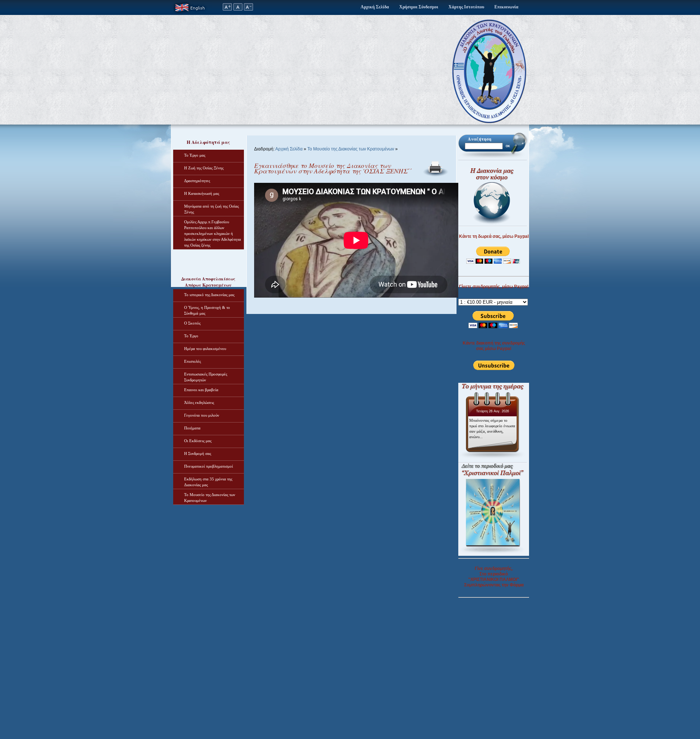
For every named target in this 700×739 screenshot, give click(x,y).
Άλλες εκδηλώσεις (199, 402)
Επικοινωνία (506, 6)
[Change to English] (191, 13)
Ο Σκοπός (192, 323)
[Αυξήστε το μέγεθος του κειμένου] (227, 9)
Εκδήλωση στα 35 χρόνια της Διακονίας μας (208, 482)
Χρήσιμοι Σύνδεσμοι (418, 6)
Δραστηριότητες (197, 180)
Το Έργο (191, 336)
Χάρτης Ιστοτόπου (466, 6)
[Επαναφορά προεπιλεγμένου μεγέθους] (238, 9)
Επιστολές (192, 361)
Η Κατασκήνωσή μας (201, 193)
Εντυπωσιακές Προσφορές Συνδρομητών (205, 377)
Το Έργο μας (194, 155)
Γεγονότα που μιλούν (201, 415)
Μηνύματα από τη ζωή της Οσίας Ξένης (211, 209)
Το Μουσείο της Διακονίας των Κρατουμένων (209, 497)
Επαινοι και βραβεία (201, 390)
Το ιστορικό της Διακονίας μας (209, 294)
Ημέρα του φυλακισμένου (205, 348)
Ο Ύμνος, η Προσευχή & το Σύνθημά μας (207, 310)
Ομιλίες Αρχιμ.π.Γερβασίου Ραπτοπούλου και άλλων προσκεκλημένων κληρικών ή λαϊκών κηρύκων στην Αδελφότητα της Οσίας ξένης (212, 233)
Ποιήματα (192, 428)
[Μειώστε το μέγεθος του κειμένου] (248, 9)
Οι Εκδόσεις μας (197, 441)
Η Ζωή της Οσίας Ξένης (203, 168)
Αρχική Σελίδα (375, 6)
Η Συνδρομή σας (197, 453)
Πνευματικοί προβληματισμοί (208, 466)
